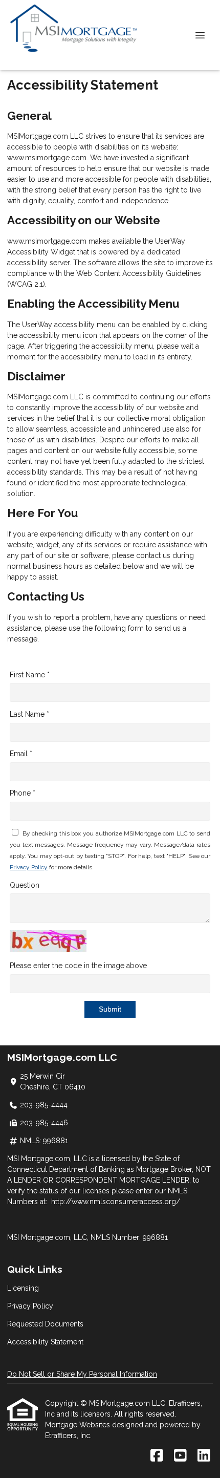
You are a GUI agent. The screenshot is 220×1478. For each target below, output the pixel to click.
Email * (21, 753)
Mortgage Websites (78, 1425)
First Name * (30, 675)
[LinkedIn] (204, 1456)
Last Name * (29, 714)
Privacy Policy (29, 867)
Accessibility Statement (45, 1342)
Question (24, 885)
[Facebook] (157, 1456)
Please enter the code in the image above (78, 965)
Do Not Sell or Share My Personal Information (82, 1374)
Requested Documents (45, 1324)
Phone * (22, 793)
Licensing (23, 1288)
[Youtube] (180, 1456)
